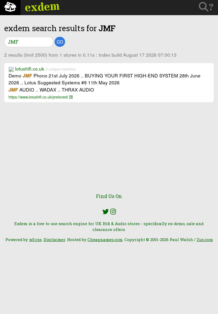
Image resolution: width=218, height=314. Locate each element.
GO (60, 42)
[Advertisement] (109, 150)
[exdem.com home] (10, 7)
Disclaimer (54, 239)
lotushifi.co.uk (29, 68)
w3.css (35, 239)
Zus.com (205, 239)
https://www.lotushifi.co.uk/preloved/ (39, 97)
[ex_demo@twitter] (105, 211)
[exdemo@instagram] (113, 211)
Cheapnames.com (105, 239)
